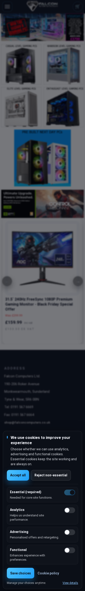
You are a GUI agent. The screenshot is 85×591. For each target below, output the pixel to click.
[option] (42, 27)
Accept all (18, 475)
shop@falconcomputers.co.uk (27, 422)
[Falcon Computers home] (43, 6)
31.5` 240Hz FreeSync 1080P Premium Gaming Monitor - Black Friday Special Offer (39, 304)
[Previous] (7, 281)
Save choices (20, 573)
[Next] (78, 281)
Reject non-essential (50, 475)
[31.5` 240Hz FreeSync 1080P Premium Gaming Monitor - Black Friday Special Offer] (42, 258)
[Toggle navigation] (7, 7)
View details (70, 583)
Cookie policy (48, 573)
